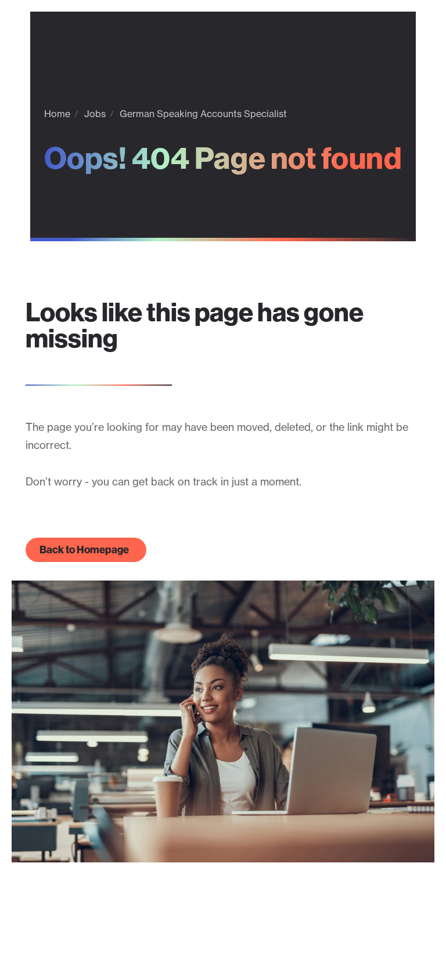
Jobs (95, 113)
